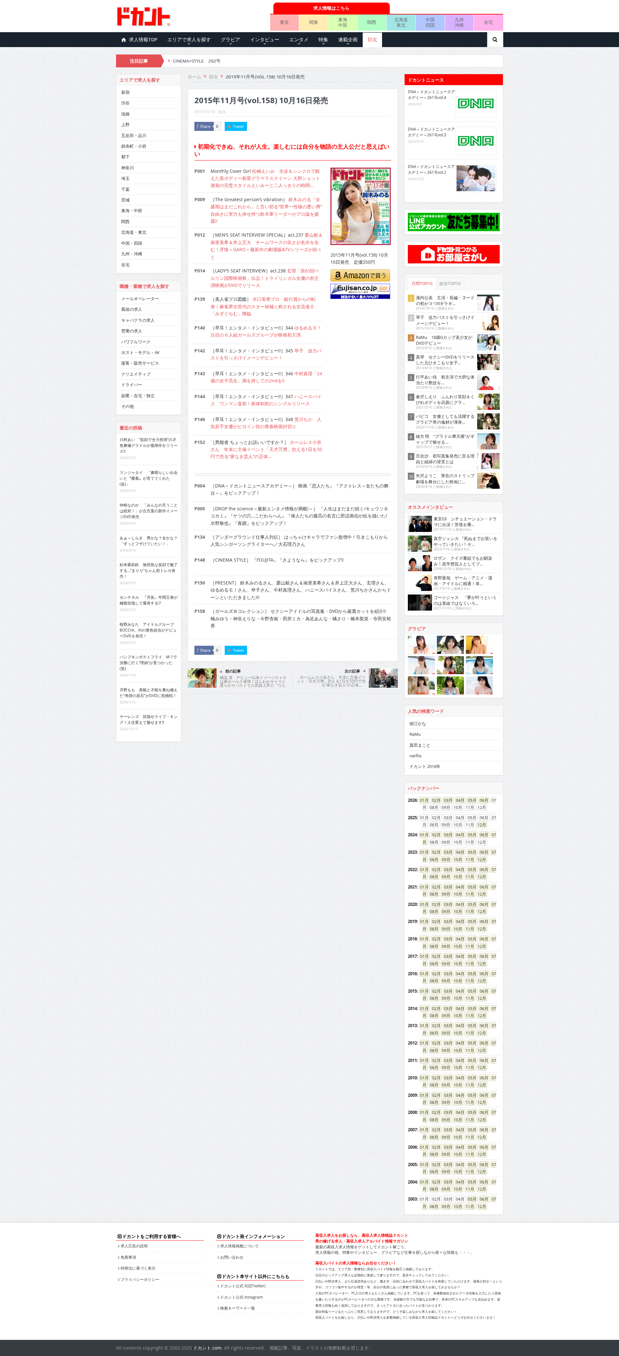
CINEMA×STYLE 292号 (197, 61)
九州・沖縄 (131, 254)
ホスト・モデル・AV (140, 352)
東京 (284, 22)
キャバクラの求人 (138, 320)
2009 (412, 1095)
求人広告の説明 (134, 1245)
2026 (412, 800)
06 (482, 800)
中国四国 (430, 22)
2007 (412, 1130)
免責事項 (128, 1257)
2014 (412, 1008)
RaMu (415, 734)
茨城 (125, 200)
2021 (412, 887)
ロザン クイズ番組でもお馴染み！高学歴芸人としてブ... (463, 561)
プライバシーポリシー (140, 1279)
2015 (412, 991)
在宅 (488, 22)
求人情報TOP (143, 40)
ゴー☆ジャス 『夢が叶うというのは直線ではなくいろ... (465, 600)
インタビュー (264, 40)
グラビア (230, 40)
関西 (371, 22)
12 (479, 825)
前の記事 (233, 671)
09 (444, 859)
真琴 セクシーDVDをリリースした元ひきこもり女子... (445, 360)
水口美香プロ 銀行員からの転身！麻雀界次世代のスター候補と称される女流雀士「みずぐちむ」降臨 (263, 306)
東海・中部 (131, 210)
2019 (412, 921)
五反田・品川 (133, 135)
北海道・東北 (133, 232)
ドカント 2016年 (424, 766)
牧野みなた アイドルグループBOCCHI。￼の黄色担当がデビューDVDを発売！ (148, 630)
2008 (412, 1112)
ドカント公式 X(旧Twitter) (243, 1285)
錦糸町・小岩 (133, 146)
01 (422, 800)
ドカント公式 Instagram (241, 1297)
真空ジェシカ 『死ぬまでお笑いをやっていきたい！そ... (465, 541)
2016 (412, 974)
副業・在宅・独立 (138, 395)
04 (458, 800)
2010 (412, 1078)
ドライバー (131, 385)
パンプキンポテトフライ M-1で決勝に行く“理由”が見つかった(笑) (148, 662)
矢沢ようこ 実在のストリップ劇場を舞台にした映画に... (445, 478)
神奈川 (127, 168)
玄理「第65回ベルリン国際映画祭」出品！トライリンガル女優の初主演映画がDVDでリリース (265, 278)
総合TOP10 (450, 283)
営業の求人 (131, 331)
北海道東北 (401, 22)
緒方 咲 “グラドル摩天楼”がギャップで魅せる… (445, 439)
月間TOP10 (422, 283)
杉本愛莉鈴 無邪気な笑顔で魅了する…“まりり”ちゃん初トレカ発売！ (149, 570)
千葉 (125, 189)
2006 (412, 1147)
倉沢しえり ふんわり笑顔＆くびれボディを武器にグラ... (445, 399)
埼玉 (125, 178)
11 (468, 859)
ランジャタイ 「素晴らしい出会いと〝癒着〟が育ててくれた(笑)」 (149, 478)
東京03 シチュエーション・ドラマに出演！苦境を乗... (465, 521)
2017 (412, 956)
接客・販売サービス (140, 363)
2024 (412, 835)
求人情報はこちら (331, 8)
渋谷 (125, 103)
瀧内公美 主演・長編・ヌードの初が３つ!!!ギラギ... (445, 300)
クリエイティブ (136, 374)
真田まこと (419, 745)
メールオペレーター (140, 298)
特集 (323, 40)
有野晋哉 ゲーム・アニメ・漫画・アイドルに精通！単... (463, 580)
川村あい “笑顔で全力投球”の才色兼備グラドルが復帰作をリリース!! (149, 445)
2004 (412, 1182)
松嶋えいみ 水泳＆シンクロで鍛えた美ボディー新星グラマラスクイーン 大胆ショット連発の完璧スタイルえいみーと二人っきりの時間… (265, 178)
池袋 (125, 114)
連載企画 (348, 40)
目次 (372, 40)
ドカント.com (207, 1348)
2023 (412, 852)
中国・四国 (131, 243)
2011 (412, 1060)
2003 (412, 1199)
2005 (412, 1164)
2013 (412, 1025)
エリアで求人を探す (189, 40)
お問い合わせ (231, 1257)
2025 (412, 817)
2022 (412, 869)
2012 (412, 1043)
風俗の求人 (131, 309)
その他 (127, 406)
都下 (125, 157)
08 (432, 859)
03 (446, 800)
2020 (412, 904)
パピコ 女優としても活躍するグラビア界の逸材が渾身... (445, 419)
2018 (412, 939)
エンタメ (299, 40)
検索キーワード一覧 (237, 1308)
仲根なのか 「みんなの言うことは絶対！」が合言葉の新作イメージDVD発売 (149, 510)
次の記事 (352, 671)
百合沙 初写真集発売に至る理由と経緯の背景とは (445, 459)
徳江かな (417, 723)
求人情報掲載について (239, 1245)
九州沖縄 (459, 22)
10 (456, 859)
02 (434, 800)
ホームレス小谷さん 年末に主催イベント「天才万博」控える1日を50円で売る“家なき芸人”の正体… (266, 449)
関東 (313, 22)
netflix (415, 756)
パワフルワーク (136, 342)
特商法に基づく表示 (138, 1268)
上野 (125, 124)
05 (470, 800)
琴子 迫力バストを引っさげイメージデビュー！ (445, 320)
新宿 (125, 92)
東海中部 (342, 22)
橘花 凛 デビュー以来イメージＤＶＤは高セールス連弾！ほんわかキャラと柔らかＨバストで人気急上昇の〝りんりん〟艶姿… (253, 683)
